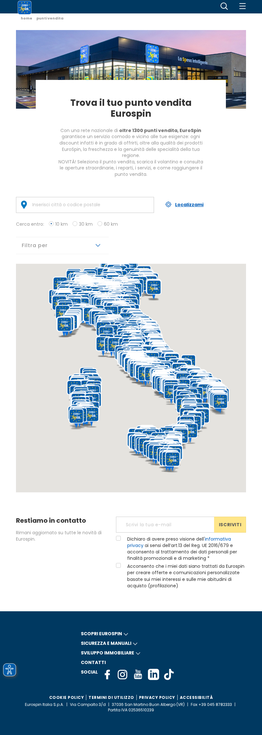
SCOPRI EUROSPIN (101, 633)
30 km (86, 224)
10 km (61, 224)
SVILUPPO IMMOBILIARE (107, 653)
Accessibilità (196, 697)
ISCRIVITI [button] (230, 524)
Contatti (93, 662)
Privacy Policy (157, 697)
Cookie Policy (66, 697)
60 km (111, 224)
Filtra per (35, 245)
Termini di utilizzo (111, 697)
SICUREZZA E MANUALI (106, 643)
